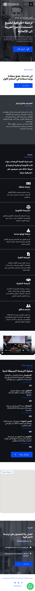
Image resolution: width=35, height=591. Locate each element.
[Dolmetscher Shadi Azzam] (10, 4)
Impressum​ (17, 586)
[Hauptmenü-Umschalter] (31, 4)
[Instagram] (18, 582)
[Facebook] (15, 582)
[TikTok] (22, 582)
